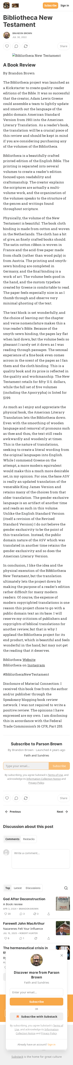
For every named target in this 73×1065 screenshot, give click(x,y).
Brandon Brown (22, 33)
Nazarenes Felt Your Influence (23, 929)
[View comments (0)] (16, 46)
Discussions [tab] (33, 888)
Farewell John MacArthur (24, 923)
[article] (36, 906)
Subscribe (50, 5)
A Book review (13, 904)
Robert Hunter (28, 933)
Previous (15, 811)
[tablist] (20, 839)
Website (28, 659)
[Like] (7, 46)
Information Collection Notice (43, 779)
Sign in (65, 5)
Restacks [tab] (28, 839)
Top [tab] (7, 888)
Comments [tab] (12, 839)
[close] (62, 955)
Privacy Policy (49, 1033)
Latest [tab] (18, 888)
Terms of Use (55, 775)
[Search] (66, 888)
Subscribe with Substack (39, 1016)
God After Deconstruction (24, 899)
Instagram (36, 665)
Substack (17, 1057)
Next (60, 811)
